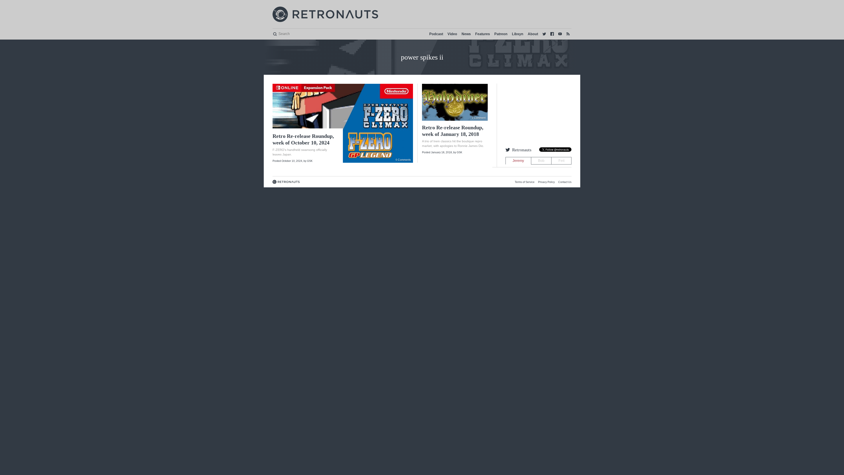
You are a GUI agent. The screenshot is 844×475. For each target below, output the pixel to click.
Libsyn (517, 34)
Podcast (436, 34)
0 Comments (403, 159)
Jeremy (518, 161)
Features (482, 34)
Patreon (500, 34)
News (466, 34)
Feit (561, 161)
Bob (541, 161)
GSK (310, 161)
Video (452, 34)
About (533, 34)
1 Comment (479, 117)
